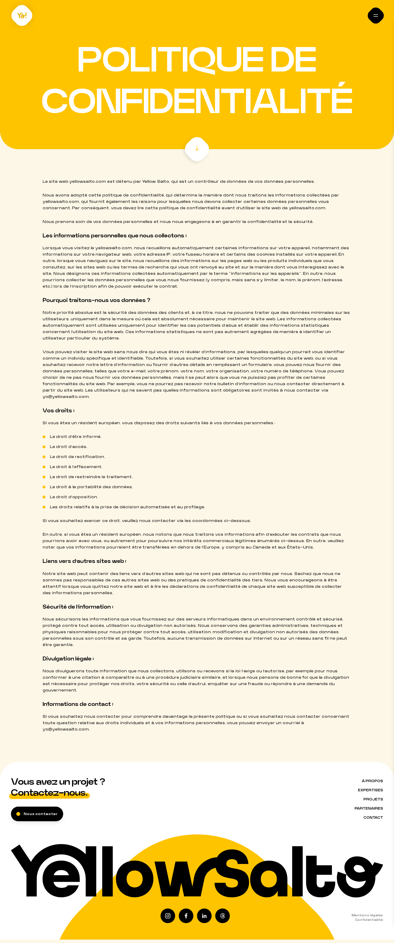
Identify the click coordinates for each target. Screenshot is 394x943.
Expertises (370, 790)
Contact (373, 817)
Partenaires (369, 808)
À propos (372, 781)
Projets (373, 799)
